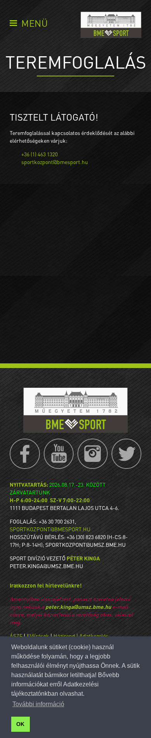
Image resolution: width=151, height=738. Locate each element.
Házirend (64, 635)
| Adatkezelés (92, 635)
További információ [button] (38, 704)
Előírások (38, 635)
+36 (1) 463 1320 (39, 153)
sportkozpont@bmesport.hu (54, 161)
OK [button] (20, 724)
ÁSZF (16, 635)
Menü (34, 23)
